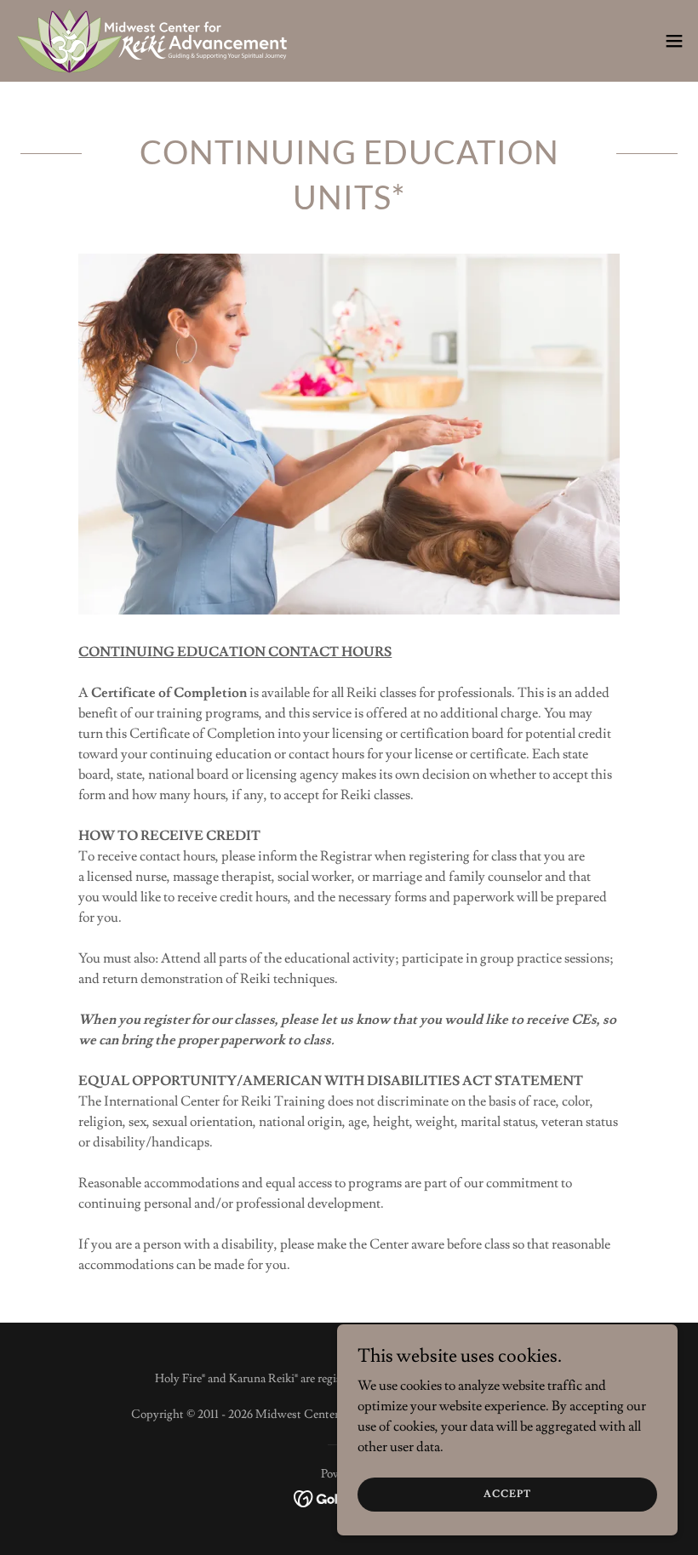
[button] (674, 41)
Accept (507, 1494)
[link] (152, 41)
